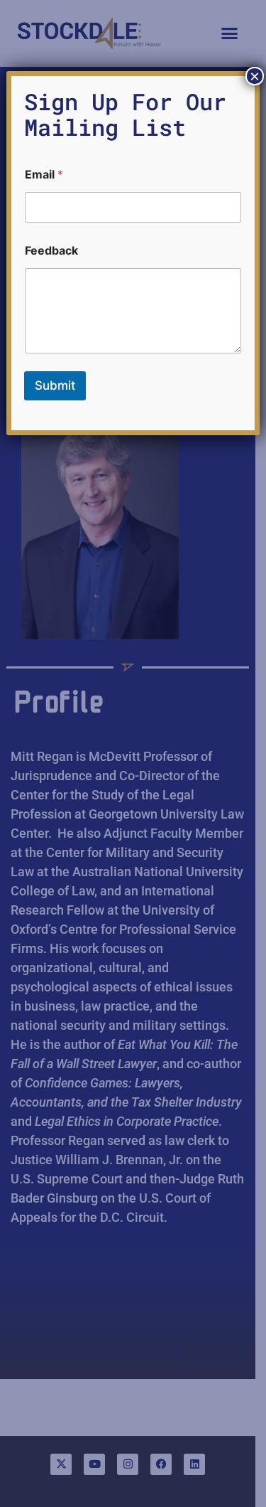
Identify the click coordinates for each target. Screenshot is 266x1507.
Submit (55, 385)
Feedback (51, 250)
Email (44, 174)
